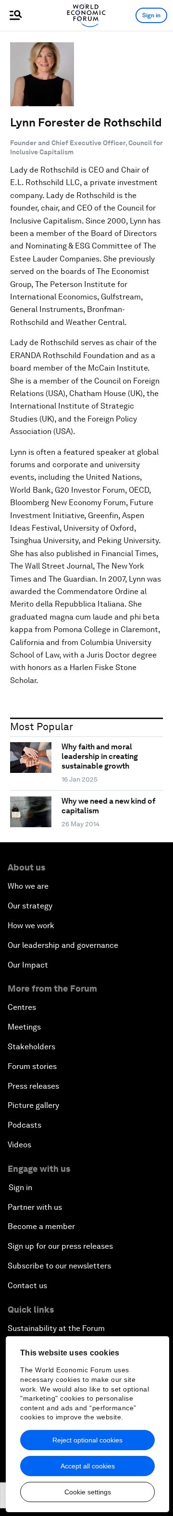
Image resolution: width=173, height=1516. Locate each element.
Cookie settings (87, 1492)
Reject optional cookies (87, 1440)
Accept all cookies (88, 1466)
